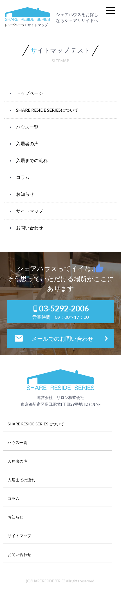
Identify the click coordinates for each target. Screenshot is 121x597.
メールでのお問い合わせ (62, 338)
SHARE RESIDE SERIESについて (47, 110)
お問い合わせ (29, 227)
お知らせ (25, 194)
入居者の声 (27, 143)
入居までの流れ (32, 160)
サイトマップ (29, 211)
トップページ (29, 93)
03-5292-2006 (60, 312)
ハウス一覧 (27, 126)
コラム (23, 177)
